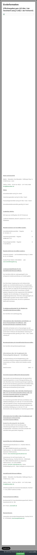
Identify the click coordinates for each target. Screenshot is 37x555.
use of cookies (32, 551)
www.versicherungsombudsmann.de (17, 453)
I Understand (20, 553)
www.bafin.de (13, 505)
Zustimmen (6, 548)
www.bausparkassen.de (18, 518)
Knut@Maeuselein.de (8, 186)
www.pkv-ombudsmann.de (15, 464)
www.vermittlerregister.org (10, 261)
